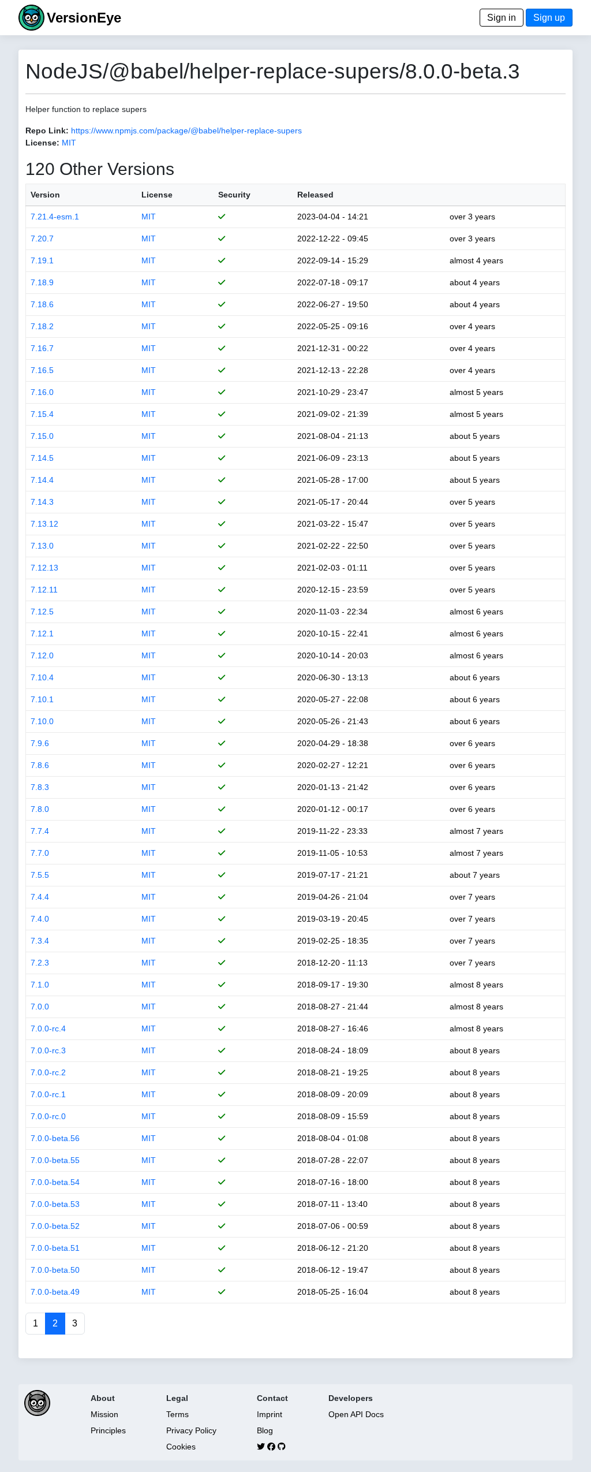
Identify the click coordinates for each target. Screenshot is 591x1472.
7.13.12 (44, 523)
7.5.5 (40, 875)
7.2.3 (40, 962)
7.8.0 (40, 809)
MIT (69, 142)
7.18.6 (42, 304)
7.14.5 (42, 458)
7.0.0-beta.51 (55, 1248)
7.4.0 (40, 918)
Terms (177, 1414)
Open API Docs (356, 1414)
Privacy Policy (191, 1430)
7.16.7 (42, 348)
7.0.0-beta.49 (55, 1291)
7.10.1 (42, 699)
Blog (265, 1430)
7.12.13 (44, 567)
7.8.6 (40, 765)
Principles (108, 1430)
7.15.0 (42, 436)
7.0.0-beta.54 (55, 1182)
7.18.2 (42, 326)
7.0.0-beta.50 (55, 1270)
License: (42, 142)
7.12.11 (44, 589)
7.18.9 (42, 282)
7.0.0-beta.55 (55, 1160)
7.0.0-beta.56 (55, 1138)
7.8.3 (40, 787)
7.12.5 (42, 611)
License (157, 194)
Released (315, 194)
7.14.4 (42, 480)
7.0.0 (40, 1006)
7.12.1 (42, 633)
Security (234, 194)
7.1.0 (40, 984)
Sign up (549, 18)
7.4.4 (40, 896)
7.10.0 (42, 721)
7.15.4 (42, 414)
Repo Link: (47, 130)
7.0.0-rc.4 (48, 1028)
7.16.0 (42, 392)
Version (45, 194)
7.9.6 (40, 743)
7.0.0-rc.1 (48, 1094)
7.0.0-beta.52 (55, 1226)
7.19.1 (42, 260)
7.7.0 (40, 853)
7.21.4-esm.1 (55, 216)
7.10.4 (42, 677)
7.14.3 (42, 501)
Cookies (181, 1446)
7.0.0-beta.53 (55, 1204)
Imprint (269, 1414)
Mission (104, 1414)
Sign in (501, 18)
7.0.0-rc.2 (48, 1072)
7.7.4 (40, 831)
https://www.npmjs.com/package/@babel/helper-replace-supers (186, 130)
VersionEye (84, 17)
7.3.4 (40, 940)
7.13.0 (42, 545)
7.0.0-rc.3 (48, 1050)
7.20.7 (42, 238)
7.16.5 (42, 370)
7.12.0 (42, 655)
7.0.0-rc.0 (48, 1116)
